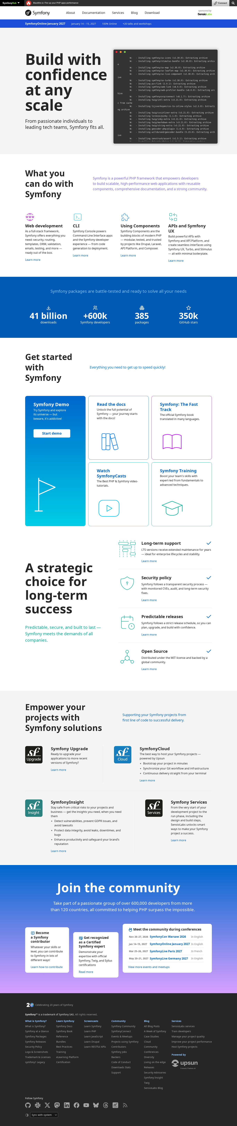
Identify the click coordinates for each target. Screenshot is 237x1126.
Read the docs (111, 404)
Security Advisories (155, 1072)
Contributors (118, 1046)
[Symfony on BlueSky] (96, 1105)
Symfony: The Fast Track (179, 407)
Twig (147, 1082)
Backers (115, 1057)
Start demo (52, 433)
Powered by (179, 1054)
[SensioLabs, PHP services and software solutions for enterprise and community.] (205, 14)
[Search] (233, 3)
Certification (63, 1062)
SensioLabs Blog (153, 1088)
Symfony (9, 3)
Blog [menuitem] (134, 13)
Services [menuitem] (118, 13)
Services (176, 1021)
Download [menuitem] (152, 13)
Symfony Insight (153, 1077)
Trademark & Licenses (38, 1057)
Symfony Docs (64, 1026)
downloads (48, 322)
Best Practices (64, 1046)
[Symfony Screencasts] (115, 1105)
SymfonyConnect (121, 1031)
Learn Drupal (91, 1041)
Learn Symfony (65, 1021)
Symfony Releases (35, 1041)
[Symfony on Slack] (37, 1105)
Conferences (151, 1052)
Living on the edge (155, 1062)
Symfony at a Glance (37, 1031)
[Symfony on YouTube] (86, 1105)
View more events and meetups (149, 967)
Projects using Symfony (124, 1041)
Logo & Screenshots (36, 1052)
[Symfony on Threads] (105, 1105)
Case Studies (151, 1036)
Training (61, 1052)
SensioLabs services (183, 1026)
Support (116, 1072)
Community (118, 1021)
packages (142, 322)
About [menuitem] (70, 13)
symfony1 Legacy (35, 1062)
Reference (62, 1036)
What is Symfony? (36, 1021)
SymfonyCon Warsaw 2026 (168, 937)
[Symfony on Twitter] (47, 1105)
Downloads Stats (121, 1067)
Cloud (147, 1041)
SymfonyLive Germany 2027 (169, 958)
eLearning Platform (67, 1057)
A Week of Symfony (155, 1031)
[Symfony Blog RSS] (125, 1105)
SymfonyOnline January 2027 (45, 23)
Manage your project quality (188, 1036)
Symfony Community (123, 1026)
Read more (86, 972)
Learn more (32, 260)
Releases (149, 1067)
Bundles (61, 1041)
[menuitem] (38, 1026)
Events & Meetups (121, 1036)
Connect (222, 3)
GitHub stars (188, 322)
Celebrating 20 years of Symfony (54, 1005)
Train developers (181, 1031)
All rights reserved (86, 1014)
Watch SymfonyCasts (111, 473)
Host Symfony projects (184, 1046)
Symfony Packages (35, 1036)
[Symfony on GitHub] (28, 1105)
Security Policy (33, 1046)
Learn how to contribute (47, 967)
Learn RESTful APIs (95, 1046)
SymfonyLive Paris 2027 (166, 951)
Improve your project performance (192, 1041)
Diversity (149, 1057)
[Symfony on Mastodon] (57, 1105)
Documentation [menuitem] (93, 13)
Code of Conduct (121, 1062)
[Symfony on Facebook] (76, 1105)
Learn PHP (90, 1031)
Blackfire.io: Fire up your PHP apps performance (55, 3)
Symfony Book (64, 1031)
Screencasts (91, 1021)
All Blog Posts (152, 1026)
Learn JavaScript (93, 1036)
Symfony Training (178, 470)
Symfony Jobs (119, 1052)
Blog (146, 1021)
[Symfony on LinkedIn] (67, 1105)
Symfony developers (95, 322)
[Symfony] (42, 13)
